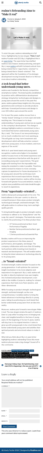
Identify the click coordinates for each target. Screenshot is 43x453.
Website (5, 421)
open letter (8, 61)
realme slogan (21, 357)
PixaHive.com (35, 450)
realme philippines (8, 357)
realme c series (23, 353)
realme (13, 66)
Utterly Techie (14, 21)
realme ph (34, 355)
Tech (31, 350)
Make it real (6, 353)
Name (4, 411)
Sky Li (29, 357)
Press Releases (17, 350)
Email (4, 416)
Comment (6, 386)
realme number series (22, 355)
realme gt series (8, 355)
